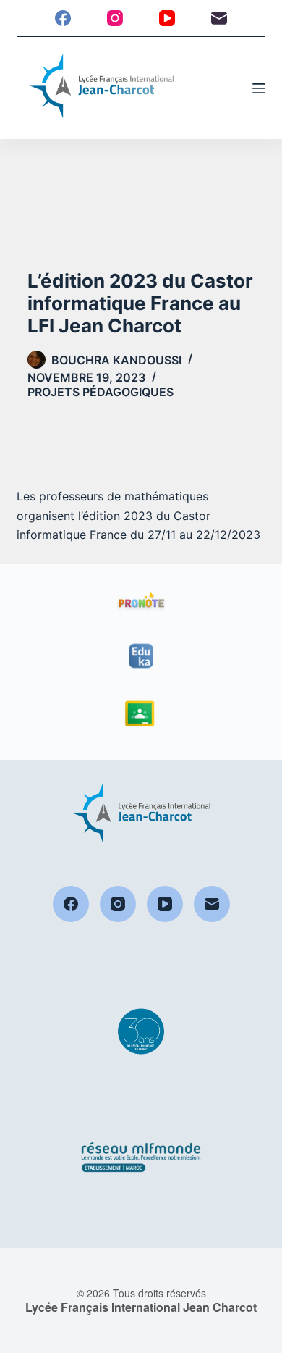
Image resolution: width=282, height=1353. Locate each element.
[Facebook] (63, 18)
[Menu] (258, 88)
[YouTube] (167, 18)
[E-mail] (219, 18)
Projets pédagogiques (100, 392)
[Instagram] (115, 18)
